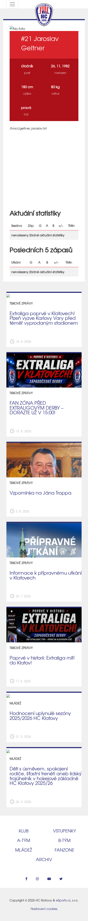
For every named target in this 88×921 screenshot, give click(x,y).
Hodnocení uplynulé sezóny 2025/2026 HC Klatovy (40, 715)
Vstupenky (64, 831)
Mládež (23, 850)
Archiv (44, 859)
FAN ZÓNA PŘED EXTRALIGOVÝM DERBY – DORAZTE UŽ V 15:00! (36, 407)
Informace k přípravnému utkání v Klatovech (46, 575)
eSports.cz (63, 900)
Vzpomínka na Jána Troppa (40, 492)
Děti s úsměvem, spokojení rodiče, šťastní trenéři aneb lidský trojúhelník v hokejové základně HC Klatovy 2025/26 (46, 775)
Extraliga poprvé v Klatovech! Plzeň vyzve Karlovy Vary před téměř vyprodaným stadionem (44, 318)
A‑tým (23, 840)
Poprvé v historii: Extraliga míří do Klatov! (42, 660)
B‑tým (64, 840)
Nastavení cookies (44, 909)
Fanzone (64, 850)
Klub (23, 831)
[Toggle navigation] (12, 4)
